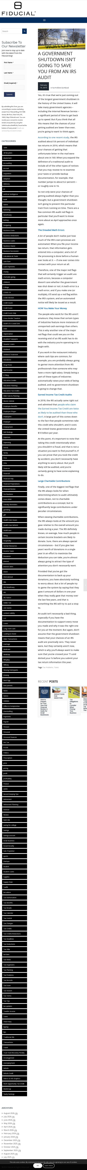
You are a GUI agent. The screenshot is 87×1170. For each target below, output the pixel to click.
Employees (7, 417)
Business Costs (9, 230)
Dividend (6, 349)
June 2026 (8, 1120)
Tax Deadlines (8, 939)
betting (5, 220)
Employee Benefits (10, 406)
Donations (7, 360)
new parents (7, 685)
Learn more (49, 1166)
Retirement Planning (10, 804)
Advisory (6, 184)
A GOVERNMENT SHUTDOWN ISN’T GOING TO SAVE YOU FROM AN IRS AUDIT (57, 65)
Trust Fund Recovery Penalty (13, 1053)
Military (6, 665)
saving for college (9, 825)
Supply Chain (8, 882)
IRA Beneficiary (8, 587)
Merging (6, 660)
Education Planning (10, 385)
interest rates (8, 566)
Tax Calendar (8, 913)
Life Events (7, 608)
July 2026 (7, 1116)
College (6, 287)
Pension (6, 727)
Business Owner (9, 246)
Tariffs (5, 887)
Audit (5, 199)
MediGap (6, 654)
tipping (5, 1027)
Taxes (5, 1016)
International (8, 577)
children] (6, 282)
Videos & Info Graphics (11, 1078)
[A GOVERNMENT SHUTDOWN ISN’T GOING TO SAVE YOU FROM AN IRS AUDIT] (61, 39)
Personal (6, 732)
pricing (5, 768)
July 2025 (7, 1157)
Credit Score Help (9, 313)
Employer (6, 422)
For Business (8, 494)
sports (5, 856)
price (5, 763)
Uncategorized (8, 1058)
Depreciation (8, 334)
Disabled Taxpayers (10, 339)
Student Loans (8, 872)
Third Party (7, 1022)
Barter (5, 204)
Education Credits (9, 380)
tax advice (7, 892)
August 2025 (9, 1153)
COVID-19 (7, 292)
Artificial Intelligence (10, 194)
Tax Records (8, 980)
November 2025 (10, 1143)
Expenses (6, 437)
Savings (6, 830)
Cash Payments (9, 267)
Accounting (7, 163)
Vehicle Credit (8, 1073)
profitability (7, 779)
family (5, 453)
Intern (5, 572)
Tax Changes (8, 923)
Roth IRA (6, 820)
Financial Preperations (11, 484)
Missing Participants (10, 670)
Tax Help (6, 949)
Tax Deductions (9, 944)
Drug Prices (7, 365)
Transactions (8, 1042)
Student (6, 866)
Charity (5, 272)
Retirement (7, 799)
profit (5, 773)
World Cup (7, 1089)
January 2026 (9, 1137)
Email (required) (10, 83)
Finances (6, 468)
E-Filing (6, 375)
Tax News (7, 960)
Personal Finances (10, 737)
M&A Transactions (10, 639)
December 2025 (10, 1140)
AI (4, 189)
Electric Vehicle (8, 401)
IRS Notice (7, 598)
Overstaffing (7, 711)
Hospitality (7, 541)
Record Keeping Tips (10, 794)
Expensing (7, 442)
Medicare (6, 649)
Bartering (6, 210)
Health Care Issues (10, 520)
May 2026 (8, 1123)
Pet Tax (6, 742)
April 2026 (8, 1126)
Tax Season (7, 991)
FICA (5, 458)
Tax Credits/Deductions (12, 934)
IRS (4, 592)
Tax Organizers (8, 965)
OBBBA (6, 701)
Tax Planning (8, 970)
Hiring (5, 535)
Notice (5, 696)
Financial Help (8, 479)
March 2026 (9, 1130)
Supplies (6, 877)
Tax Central (7, 918)
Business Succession (11, 251)
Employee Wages (9, 411)
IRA (4, 582)
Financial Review (9, 489)
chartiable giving (9, 277)
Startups (6, 861)
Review (6, 815)
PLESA (5, 747)
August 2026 (9, 1113)
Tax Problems (8, 975)
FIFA (5, 463)
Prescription (7, 758)
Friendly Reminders (10, 504)
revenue (6, 810)
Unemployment (9, 1063)
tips (4, 1032)
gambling (6, 510)
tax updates (7, 1006)
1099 (5, 148)
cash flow (6, 261)
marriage (6, 644)
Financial (6, 473)
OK (38, 1166)
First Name (9, 62)
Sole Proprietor (8, 851)
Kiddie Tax (7, 603)
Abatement (7, 158)
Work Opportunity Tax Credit (13, 1084)
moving (6, 675)
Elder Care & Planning (11, 396)
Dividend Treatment (10, 354)
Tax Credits (7, 929)
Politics (6, 753)
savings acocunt (9, 835)
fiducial (66, 88)
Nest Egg (6, 680)
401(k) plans (7, 153)
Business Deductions (11, 236)
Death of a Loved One (11, 323)
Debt (5, 329)
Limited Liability (9, 613)
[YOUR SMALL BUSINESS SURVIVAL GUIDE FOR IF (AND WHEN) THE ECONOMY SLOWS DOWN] (2, 585)
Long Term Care (9, 629)
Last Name (8, 73)
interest (6, 561)
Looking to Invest (9, 634)
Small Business (8, 841)
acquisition (7, 173)
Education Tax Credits (11, 391)
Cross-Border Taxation (11, 318)
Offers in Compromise (11, 706)
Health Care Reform (10, 525)
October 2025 (9, 1147)
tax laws (6, 954)
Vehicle (5, 1068)
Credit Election (8, 298)
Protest (6, 784)
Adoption (6, 179)
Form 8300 (7, 499)
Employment (8, 427)
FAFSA (5, 448)
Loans (5, 623)
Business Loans (9, 241)
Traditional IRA (8, 1037)
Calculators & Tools (10, 256)
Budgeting (7, 225)
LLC (4, 618)
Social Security (8, 846)
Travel (5, 1047)
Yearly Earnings (8, 1094)
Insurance (7, 556)
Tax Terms (7, 996)
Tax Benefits (8, 903)
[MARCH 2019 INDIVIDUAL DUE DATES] (85, 585)
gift (4, 515)
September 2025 (11, 1150)
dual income (7, 370)
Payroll (5, 722)
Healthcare (7, 530)
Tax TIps (6, 1001)
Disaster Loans (8, 344)
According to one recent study (53, 137)
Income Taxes (8, 551)
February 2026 (10, 1133)
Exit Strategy (8, 432)
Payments (7, 716)
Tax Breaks (7, 908)
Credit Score (7, 308)
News (5, 691)
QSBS (5, 789)
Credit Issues (8, 303)
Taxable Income (9, 1011)
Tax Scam (7, 985)
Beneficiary (7, 215)
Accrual (6, 168)
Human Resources (10, 546)
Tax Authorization (9, 897)
